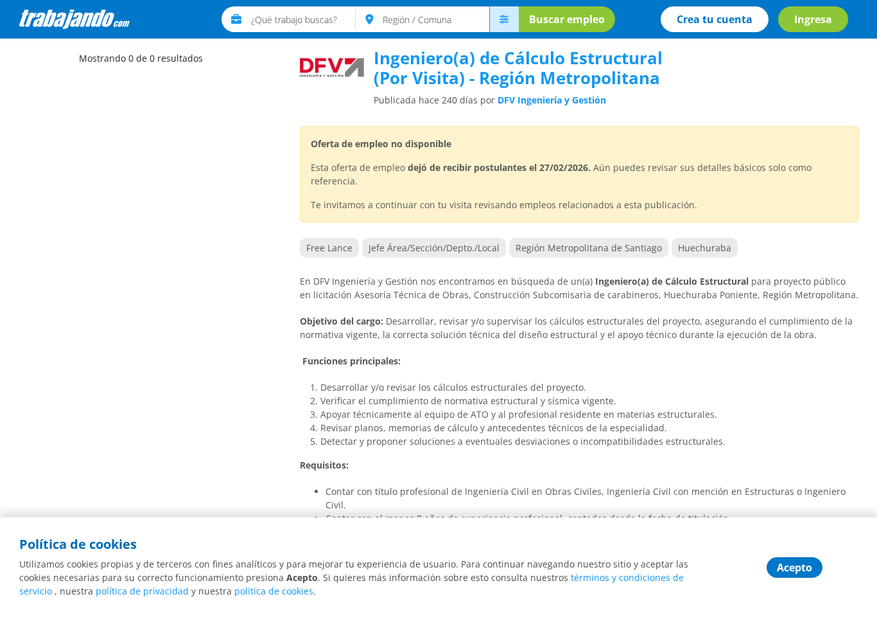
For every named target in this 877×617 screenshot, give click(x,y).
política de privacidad (142, 591)
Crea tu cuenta (714, 19)
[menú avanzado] (504, 19)
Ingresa (813, 19)
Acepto (794, 567)
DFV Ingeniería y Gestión (552, 100)
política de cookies (273, 591)
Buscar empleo (567, 19)
